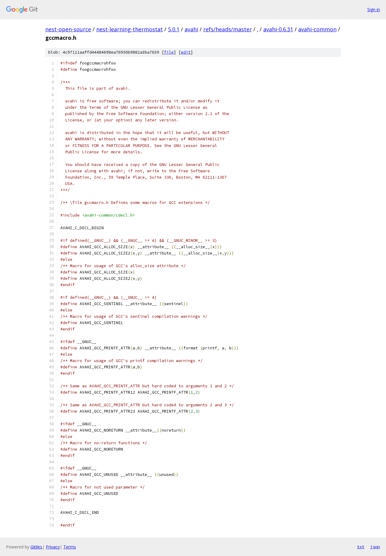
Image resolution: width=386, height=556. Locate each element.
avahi (191, 29)
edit (186, 52)
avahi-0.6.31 (278, 29)
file (169, 52)
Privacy (53, 547)
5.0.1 (173, 29)
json (375, 546)
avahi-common (317, 29)
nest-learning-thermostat (129, 29)
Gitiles (36, 547)
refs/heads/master (227, 29)
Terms (69, 547)
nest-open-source (68, 29)
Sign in (373, 9)
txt (360, 546)
